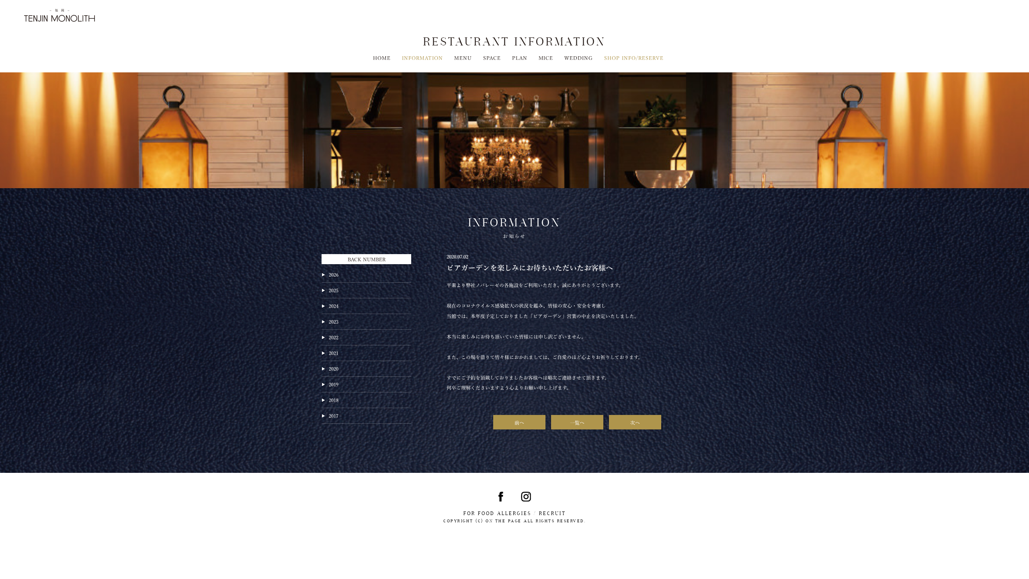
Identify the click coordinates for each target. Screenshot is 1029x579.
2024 (333, 306)
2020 (333, 368)
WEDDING (578, 57)
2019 (333, 384)
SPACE (492, 57)
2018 (333, 400)
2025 (333, 290)
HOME (382, 57)
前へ (519, 422)
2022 (333, 337)
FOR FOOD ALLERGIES (497, 513)
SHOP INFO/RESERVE (634, 57)
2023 (333, 321)
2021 (333, 353)
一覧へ (577, 422)
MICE (546, 57)
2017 (333, 415)
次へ (635, 422)
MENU (463, 57)
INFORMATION (422, 57)
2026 (333, 274)
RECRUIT (552, 513)
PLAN (519, 57)
